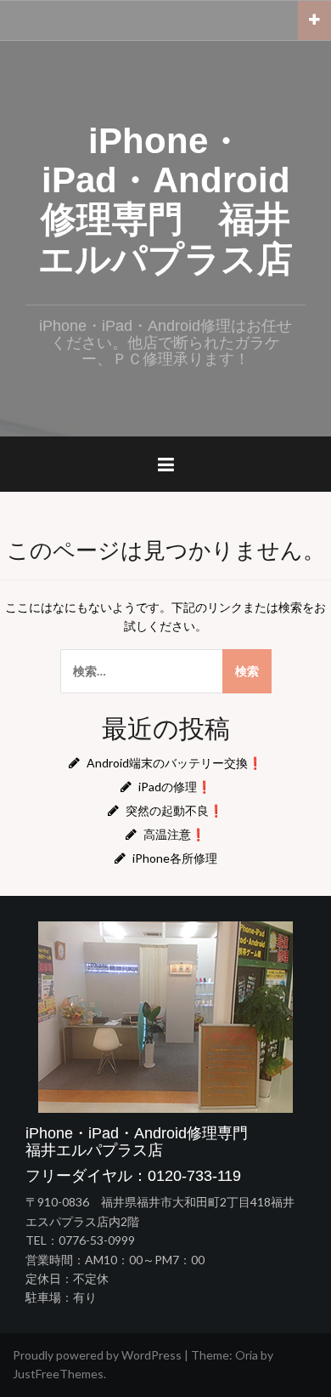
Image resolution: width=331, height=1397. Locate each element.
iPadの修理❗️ (174, 786)
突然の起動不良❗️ (174, 810)
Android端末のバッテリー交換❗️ (174, 763)
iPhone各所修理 (174, 858)
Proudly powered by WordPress (97, 1355)
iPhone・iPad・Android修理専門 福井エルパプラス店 (165, 200)
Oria (246, 1355)
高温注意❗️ (174, 834)
